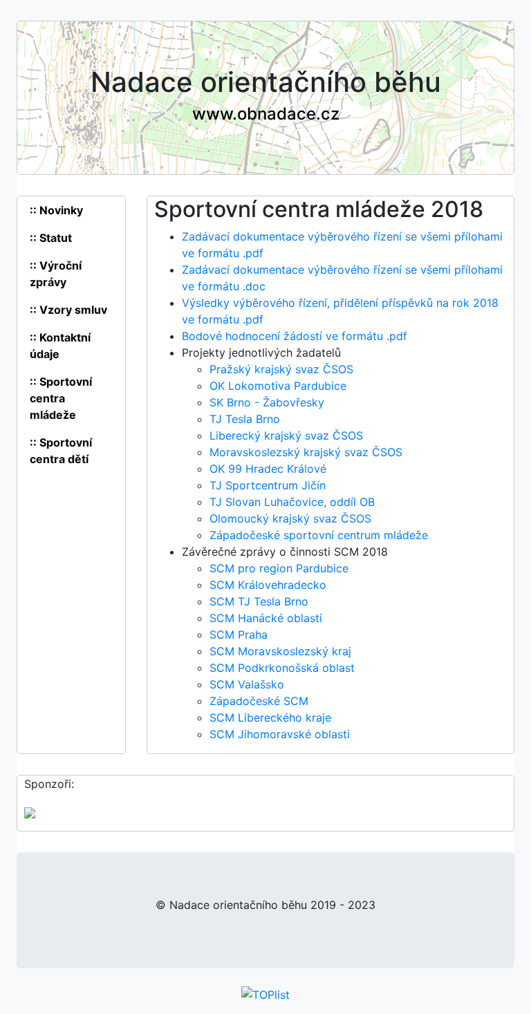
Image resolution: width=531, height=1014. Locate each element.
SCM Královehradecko (267, 585)
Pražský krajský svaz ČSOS (281, 369)
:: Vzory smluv (68, 310)
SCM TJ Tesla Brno (258, 601)
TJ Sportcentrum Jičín (267, 485)
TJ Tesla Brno (244, 419)
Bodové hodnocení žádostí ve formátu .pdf (294, 336)
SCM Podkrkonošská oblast (282, 668)
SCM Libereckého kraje (270, 717)
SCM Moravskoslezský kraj (280, 651)
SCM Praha (238, 634)
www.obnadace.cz (265, 114)
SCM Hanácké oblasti (265, 618)
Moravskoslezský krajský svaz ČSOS (305, 452)
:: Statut (51, 238)
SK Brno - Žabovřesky (266, 402)
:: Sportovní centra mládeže (61, 398)
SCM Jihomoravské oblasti (279, 734)
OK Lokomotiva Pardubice (277, 386)
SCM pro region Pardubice (278, 568)
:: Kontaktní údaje (60, 345)
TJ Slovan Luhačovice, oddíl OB (292, 502)
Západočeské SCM (258, 701)
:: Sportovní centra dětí (61, 450)
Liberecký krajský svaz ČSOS (286, 435)
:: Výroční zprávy (56, 274)
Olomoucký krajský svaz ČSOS (290, 518)
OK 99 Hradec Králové (267, 469)
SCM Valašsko (246, 684)
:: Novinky (56, 210)
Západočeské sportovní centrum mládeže (318, 535)
